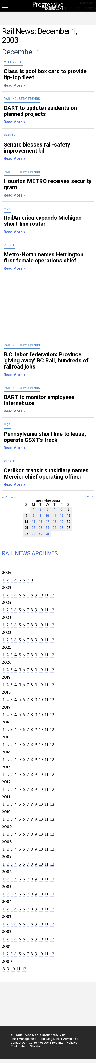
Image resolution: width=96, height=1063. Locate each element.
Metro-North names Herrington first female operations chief (43, 261)
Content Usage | (39, 1042)
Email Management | (23, 1039)
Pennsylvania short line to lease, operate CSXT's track (45, 440)
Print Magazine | (50, 1039)
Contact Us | (18, 1042)
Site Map (36, 1046)
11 (46, 595)
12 (52, 595)
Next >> (89, 496)
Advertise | (70, 1039)
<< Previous (8, 497)
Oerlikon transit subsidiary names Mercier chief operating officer (46, 477)
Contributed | (19, 1046)
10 (41, 595)
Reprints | (58, 1042)
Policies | (72, 1042)
